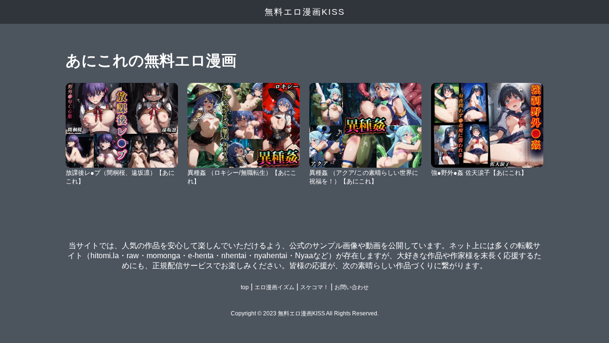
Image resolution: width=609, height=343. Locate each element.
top (245, 287)
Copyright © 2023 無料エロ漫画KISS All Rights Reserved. (305, 313)
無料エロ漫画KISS (305, 12)
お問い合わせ (351, 287)
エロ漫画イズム (275, 287)
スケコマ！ (314, 287)
